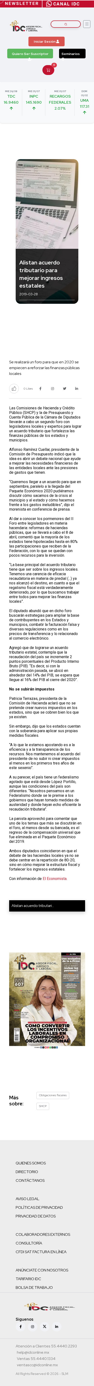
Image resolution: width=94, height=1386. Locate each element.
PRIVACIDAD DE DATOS (36, 1216)
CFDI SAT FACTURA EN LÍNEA (41, 1251)
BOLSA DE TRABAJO (34, 1287)
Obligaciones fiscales (53, 1095)
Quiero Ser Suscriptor (30, 54)
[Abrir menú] (86, 24)
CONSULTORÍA (29, 1243)
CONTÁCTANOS (30, 1180)
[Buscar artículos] (66, 24)
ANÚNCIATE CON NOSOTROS (42, 1270)
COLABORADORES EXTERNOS (43, 1234)
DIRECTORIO (27, 1171)
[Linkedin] (56, 1327)
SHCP (43, 1106)
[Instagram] (32, 1327)
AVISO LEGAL (27, 1198)
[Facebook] (20, 1327)
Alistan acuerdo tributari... (33, 905)
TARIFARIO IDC (28, 1278)
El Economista (55, 878)
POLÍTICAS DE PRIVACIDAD (39, 1207)
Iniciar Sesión (45, 41)
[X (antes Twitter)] (44, 1327)
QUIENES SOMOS (31, 1163)
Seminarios (70, 54)
